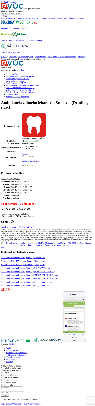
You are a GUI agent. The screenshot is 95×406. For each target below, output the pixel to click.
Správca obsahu (12, 350)
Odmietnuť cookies (19, 404)
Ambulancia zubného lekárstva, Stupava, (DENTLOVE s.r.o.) (25, 268)
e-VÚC (4, 57)
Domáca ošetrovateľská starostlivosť (20, 92)
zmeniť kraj (19, 70)
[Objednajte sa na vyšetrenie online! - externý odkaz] (17, 342)
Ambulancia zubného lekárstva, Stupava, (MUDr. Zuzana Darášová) (28, 272)
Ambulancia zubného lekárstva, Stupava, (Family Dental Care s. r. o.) (28, 282)
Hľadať (4, 16)
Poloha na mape (9, 383)
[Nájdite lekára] (48, 342)
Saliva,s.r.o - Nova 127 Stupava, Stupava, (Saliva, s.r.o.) (23, 261)
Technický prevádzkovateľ (16, 353)
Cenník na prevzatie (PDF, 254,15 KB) (16, 227)
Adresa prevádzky (10, 378)
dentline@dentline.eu (30, 161)
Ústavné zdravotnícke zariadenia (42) (20, 88)
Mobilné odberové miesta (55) (17, 97)
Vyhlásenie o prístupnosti (15, 355)
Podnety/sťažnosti (13, 74)
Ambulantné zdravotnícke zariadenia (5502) (23, 85)
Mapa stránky (11, 359)
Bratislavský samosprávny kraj (21, 57)
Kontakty (9, 362)
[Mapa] (47, 244)
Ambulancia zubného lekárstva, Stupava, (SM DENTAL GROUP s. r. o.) (29, 275)
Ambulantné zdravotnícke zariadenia (62, 57)
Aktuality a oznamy (13, 357)
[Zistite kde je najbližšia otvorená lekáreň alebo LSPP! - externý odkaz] (74, 342)
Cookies (9, 348)
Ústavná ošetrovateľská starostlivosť (20, 90)
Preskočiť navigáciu (9, 2)
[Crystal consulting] (6, 290)
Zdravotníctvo (40, 57)
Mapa (2, 247)
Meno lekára (8, 385)
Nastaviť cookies (34, 404)
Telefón (6, 380)
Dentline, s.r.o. (27, 154)
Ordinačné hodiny (10, 375)
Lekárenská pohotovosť (15, 81)
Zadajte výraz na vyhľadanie (12, 11)
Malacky (81, 57)
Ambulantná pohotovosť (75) (17, 79)
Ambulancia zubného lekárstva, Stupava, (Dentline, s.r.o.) (23, 258)
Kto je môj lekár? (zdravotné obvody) (20, 76)
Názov (6, 373)
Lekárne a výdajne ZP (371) (17, 83)
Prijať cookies (6, 404)
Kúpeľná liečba (12, 94)
